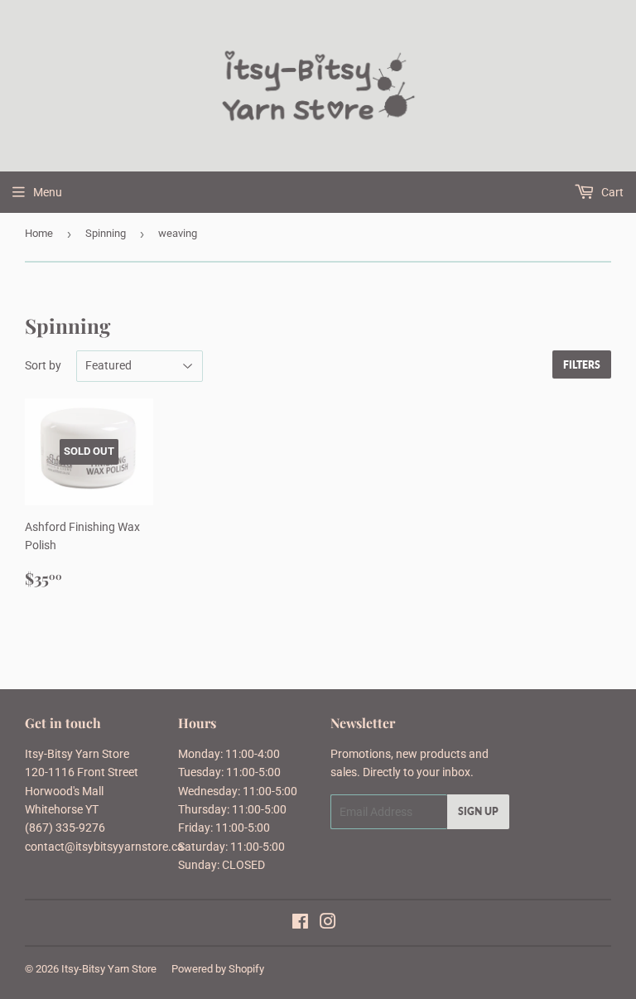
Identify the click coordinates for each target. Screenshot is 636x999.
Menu (47, 192)
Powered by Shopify (217, 969)
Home (39, 233)
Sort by (43, 365)
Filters (581, 365)
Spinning (105, 233)
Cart (611, 192)
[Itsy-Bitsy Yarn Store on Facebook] (300, 923)
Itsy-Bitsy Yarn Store (109, 969)
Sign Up (478, 811)
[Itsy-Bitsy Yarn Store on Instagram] (328, 923)
